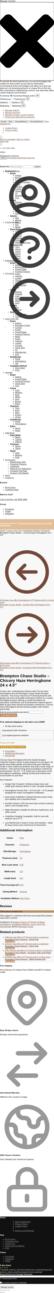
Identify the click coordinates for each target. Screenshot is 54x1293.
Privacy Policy (11, 130)
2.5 (21, 858)
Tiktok (7, 1261)
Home (2, 531)
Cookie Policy (11, 128)
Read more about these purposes (20, 117)
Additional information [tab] (14, 753)
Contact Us (10, 1244)
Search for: (5, 166)
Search (37, 167)
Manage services (12, 113)
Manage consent (7, 1287)
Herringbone (25, 851)
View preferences (21, 121)
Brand (33, 922)
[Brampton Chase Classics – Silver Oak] (29, 944)
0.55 (21, 865)
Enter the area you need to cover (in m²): (14, 712)
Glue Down (25, 898)
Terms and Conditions (14, 1246)
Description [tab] (10, 751)
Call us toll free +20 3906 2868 (13, 499)
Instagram (9, 514)
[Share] (6, 1290)
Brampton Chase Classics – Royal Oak (21, 940)
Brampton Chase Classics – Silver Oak (21, 946)
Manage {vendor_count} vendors (19, 115)
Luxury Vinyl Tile (14, 531)
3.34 (21, 885)
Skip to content (23, 139)
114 (21, 871)
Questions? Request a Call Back (13, 747)
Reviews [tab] (9, 756)
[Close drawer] (1, 144)
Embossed (24, 845)
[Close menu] (1, 137)
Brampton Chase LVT (20, 922)
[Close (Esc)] (9, 1290)
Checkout (9, 273)
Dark (22, 838)
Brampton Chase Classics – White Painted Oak (25, 959)
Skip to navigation (8, 139)
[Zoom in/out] (1, 1290)
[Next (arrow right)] (4, 1292)
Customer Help (11, 222)
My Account (10, 171)
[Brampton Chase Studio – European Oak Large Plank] (29, 950)
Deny (10, 121)
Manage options (12, 110)
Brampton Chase (25, 927)
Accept (3, 121)
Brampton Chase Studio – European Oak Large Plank (28, 953)
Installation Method (31, 531)
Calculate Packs (8, 715)
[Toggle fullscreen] (4, 1290)
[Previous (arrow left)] (1, 1292)
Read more (10, 942)
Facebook (9, 509)
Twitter (8, 511)
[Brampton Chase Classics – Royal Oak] (29, 937)
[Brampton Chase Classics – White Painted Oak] (29, 957)
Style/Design (5, 927)
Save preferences (36, 121)
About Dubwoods (23, 1222)
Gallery (3, 152)
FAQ (7, 1248)
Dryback (45, 531)
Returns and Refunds (24, 1231)
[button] (27, 41)
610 (21, 878)
